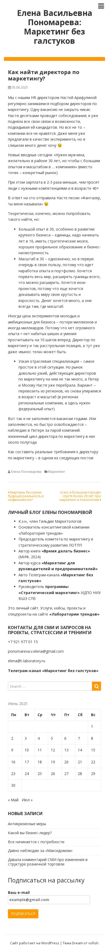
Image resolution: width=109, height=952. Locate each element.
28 (80, 773)
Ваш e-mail (19, 892)
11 (40, 749)
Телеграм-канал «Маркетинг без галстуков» (53, 670)
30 (13, 785)
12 (53, 749)
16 (13, 761)
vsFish (93, 943)
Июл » (27, 799)
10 (27, 749)
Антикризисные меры (27, 823)
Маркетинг (56, 471)
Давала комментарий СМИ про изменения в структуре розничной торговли (48, 862)
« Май (13, 799)
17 (27, 761)
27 (66, 773)
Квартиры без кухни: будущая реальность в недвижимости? (25, 496)
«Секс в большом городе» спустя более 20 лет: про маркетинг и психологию (80, 496)
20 (66, 761)
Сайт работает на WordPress (34, 943)
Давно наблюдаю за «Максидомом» (40, 850)
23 (13, 773)
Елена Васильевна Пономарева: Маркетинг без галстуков (54, 26)
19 (53, 761)
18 (40, 761)
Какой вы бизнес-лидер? (30, 832)
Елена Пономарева (26, 471)
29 (93, 773)
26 (53, 773)
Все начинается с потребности (36, 841)
